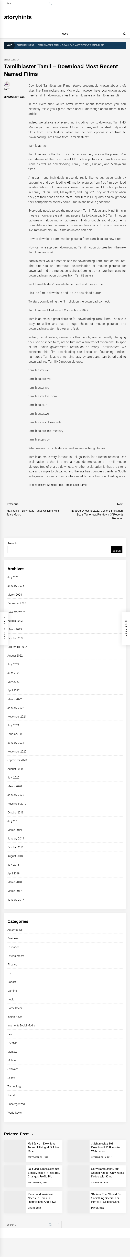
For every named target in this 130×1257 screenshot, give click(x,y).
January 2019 (15, 838)
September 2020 (17, 760)
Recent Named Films (50, 484)
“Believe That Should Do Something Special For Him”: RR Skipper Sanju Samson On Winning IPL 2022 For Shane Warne (106, 1202)
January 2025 (15, 585)
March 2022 (14, 699)
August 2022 (15, 655)
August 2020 (15, 769)
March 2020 (14, 786)
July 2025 (13, 577)
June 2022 (13, 673)
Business (12, 938)
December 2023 (16, 603)
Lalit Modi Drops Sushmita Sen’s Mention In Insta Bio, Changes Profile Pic (44, 1172)
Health (11, 999)
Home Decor (14, 1008)
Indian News (14, 1017)
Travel (11, 1095)
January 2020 (15, 795)
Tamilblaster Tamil (75, 484)
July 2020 (13, 777)
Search (12, 543)
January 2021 (15, 742)
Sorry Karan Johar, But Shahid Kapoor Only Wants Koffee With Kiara (107, 1172)
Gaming (12, 990)
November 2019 (16, 803)
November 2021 (16, 716)
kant (6, 89)
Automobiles (15, 929)
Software (12, 1069)
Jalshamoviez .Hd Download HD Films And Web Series (106, 1147)
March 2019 (14, 830)
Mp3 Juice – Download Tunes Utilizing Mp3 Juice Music (43, 1147)
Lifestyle (12, 1043)
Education (13, 947)
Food (10, 973)
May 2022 (13, 681)
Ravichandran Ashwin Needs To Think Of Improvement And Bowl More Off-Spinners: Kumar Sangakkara (43, 1202)
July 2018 (13, 864)
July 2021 (13, 725)
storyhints (18, 17)
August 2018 (15, 856)
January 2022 (15, 708)
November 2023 (16, 612)
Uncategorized (16, 1104)
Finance (12, 964)
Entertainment (12, 60)
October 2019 (15, 812)
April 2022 (13, 690)
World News (14, 1112)
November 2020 (16, 751)
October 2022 (15, 638)
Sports (11, 1077)
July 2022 (13, 664)
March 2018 (14, 882)
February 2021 (16, 734)
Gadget (11, 982)
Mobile (11, 1060)
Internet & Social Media (21, 1025)
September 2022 (17, 646)
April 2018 (13, 873)
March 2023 (14, 629)
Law (9, 1034)
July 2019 (13, 821)
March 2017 (14, 891)
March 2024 (14, 594)
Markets (12, 1051)
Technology (14, 1086)
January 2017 (15, 899)
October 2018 (15, 847)
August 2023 (15, 620)
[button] (124, 34)
